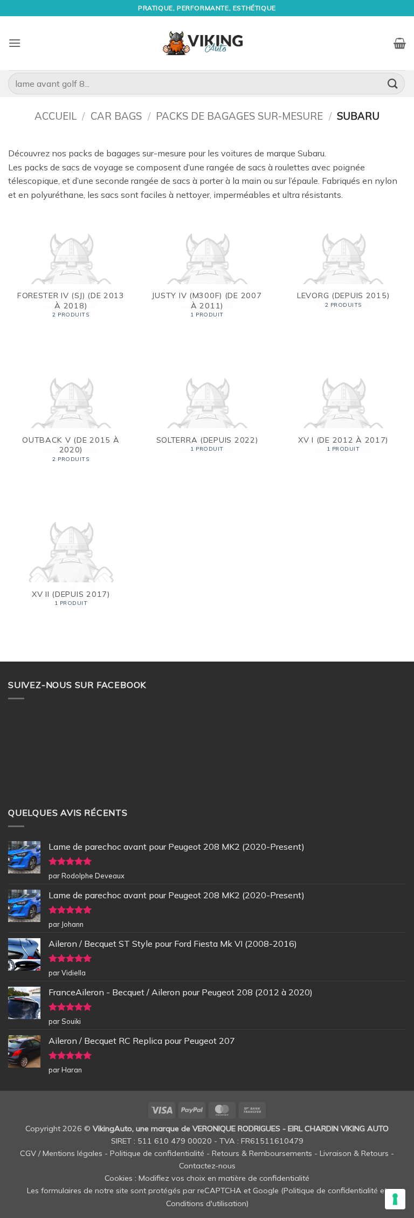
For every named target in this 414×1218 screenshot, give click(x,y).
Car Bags (116, 116)
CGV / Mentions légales (61, 1153)
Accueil (55, 116)
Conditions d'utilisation (206, 1203)
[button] (14, 43)
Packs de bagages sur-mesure (239, 116)
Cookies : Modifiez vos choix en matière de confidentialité (207, 1178)
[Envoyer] (393, 83)
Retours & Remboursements (262, 1153)
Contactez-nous (207, 1166)
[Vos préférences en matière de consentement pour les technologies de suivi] (395, 1199)
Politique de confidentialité (157, 1153)
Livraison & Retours (354, 1153)
